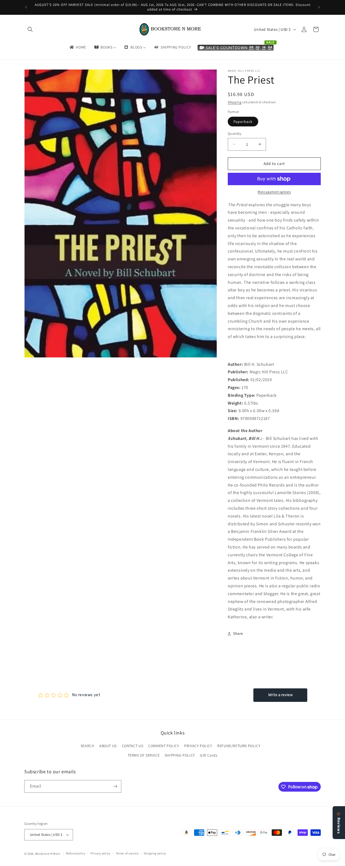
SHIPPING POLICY (180, 755)
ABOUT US (108, 745)
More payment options (274, 192)
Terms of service (127, 853)
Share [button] (238, 633)
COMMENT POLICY (163, 745)
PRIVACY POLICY (198, 745)
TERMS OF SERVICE (144, 755)
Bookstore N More (47, 853)
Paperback (243, 121)
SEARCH (87, 745)
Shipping (235, 102)
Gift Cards (208, 755)
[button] (30, 29)
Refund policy (75, 853)
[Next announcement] (319, 7)
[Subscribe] (115, 786)
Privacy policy (101, 853)
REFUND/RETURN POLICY (238, 745)
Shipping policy (155, 853)
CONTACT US (132, 745)
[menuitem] (77, 47)
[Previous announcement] (26, 7)
